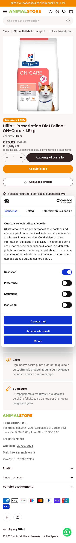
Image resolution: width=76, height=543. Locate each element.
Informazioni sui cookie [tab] (57, 210)
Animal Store (21, 536)
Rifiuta (38, 341)
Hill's (19, 136)
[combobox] (38, 20)
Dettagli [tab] (30, 210)
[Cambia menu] (5, 11)
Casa (6, 31)
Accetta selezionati (38, 331)
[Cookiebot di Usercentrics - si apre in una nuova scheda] (56, 201)
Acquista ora (38, 169)
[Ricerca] (68, 21)
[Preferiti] (50, 11)
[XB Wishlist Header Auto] (64, 11)
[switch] (67, 283)
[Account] (57, 11)
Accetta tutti (38, 321)
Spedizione (24, 149)
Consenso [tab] (11, 210)
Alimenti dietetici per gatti (29, 31)
